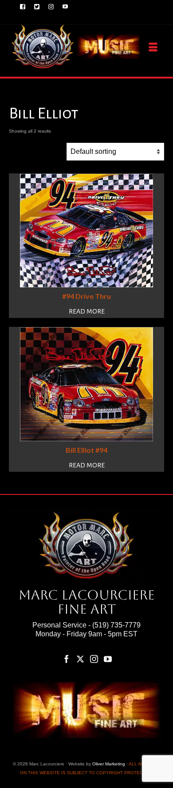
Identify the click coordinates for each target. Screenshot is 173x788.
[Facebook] (66, 659)
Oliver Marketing (108, 763)
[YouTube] (108, 659)
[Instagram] (94, 659)
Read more (87, 311)
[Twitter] (80, 659)
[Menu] (153, 47)
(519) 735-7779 (116, 625)
